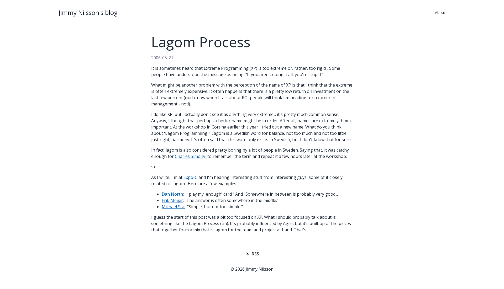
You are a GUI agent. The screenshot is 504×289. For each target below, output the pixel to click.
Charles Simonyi (190, 156)
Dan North (172, 194)
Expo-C (190, 177)
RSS (255, 254)
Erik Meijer (172, 200)
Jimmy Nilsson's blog (88, 12)
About (440, 12)
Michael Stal (173, 207)
